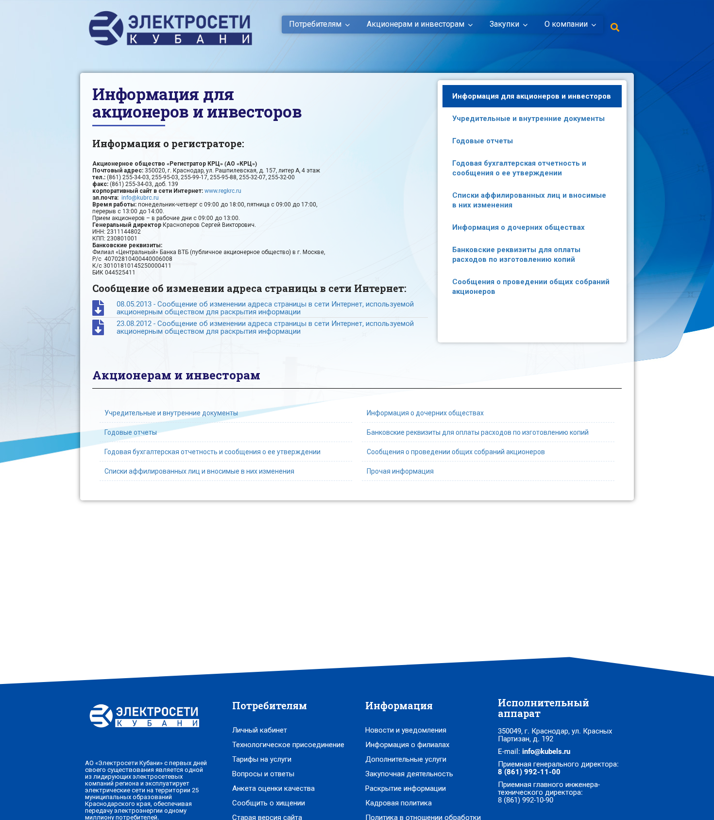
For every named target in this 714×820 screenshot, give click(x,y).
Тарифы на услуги (261, 759)
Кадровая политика (398, 803)
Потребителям (315, 24)
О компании (566, 24)
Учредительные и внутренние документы (528, 118)
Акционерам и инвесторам (415, 24)
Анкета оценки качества (273, 788)
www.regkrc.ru (222, 191)
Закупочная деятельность (409, 773)
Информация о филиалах (407, 744)
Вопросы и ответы (263, 773)
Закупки (504, 24)
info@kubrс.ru (140, 197)
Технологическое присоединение (288, 744)
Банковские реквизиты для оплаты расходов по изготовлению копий (516, 254)
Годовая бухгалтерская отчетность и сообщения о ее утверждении (519, 168)
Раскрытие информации (405, 788)
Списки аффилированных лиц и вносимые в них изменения (529, 200)
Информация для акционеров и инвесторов (531, 96)
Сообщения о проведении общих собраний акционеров (531, 286)
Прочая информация (400, 471)
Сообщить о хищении (268, 803)
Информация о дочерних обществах (518, 227)
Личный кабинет (259, 730)
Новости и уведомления (405, 730)
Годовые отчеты (482, 141)
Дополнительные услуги (405, 759)
